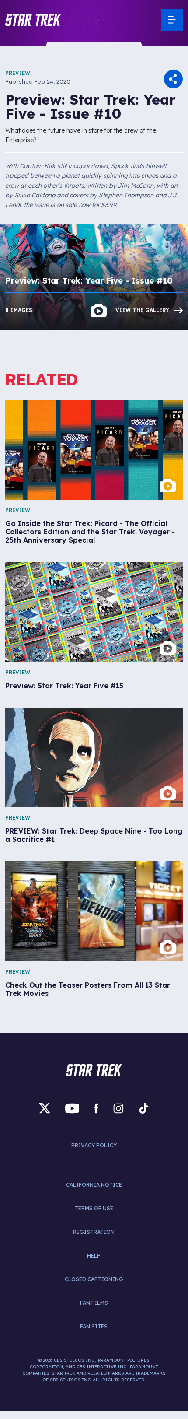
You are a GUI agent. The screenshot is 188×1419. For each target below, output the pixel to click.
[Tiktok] (144, 1108)
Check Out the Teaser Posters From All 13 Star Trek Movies (87, 989)
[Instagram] (118, 1108)
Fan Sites (94, 1326)
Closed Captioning (94, 1279)
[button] (33, 20)
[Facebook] (96, 1108)
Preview (17, 73)
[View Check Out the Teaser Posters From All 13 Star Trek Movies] (94, 911)
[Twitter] (44, 1108)
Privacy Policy (94, 1145)
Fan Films (94, 1303)
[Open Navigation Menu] (172, 20)
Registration (94, 1232)
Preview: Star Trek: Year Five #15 (64, 686)
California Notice (94, 1184)
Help (94, 1255)
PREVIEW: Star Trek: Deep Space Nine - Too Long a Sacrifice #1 (93, 835)
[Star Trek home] (94, 1070)
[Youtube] (72, 1108)
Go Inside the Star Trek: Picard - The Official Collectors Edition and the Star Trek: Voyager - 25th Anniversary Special (90, 531)
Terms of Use (94, 1208)
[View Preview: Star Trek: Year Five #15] (94, 612)
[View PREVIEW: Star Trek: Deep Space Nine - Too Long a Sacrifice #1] (94, 757)
